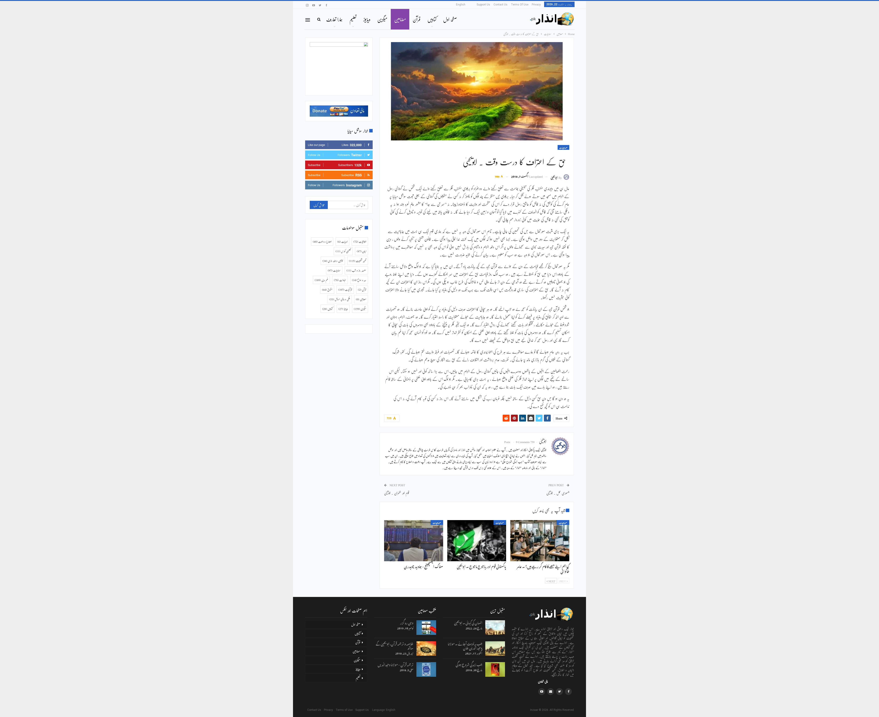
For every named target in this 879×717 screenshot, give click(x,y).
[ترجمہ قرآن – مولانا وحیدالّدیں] (426, 669)
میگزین (382, 19)
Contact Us (500, 4)
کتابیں (431, 19)
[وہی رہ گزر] (426, 627)
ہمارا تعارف (334, 19)
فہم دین (321, 280)
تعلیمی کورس (343, 251)
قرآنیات (345, 289)
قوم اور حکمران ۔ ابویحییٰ (396, 492)
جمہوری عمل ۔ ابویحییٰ (557, 492)
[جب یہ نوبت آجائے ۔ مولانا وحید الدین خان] (495, 648)
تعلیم (353, 19)
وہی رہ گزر (406, 622)
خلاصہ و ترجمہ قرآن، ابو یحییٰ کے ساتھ (394, 645)
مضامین (400, 19)
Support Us (483, 4)
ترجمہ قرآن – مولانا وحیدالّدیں (395, 664)
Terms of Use (519, 4)
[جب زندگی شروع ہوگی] (495, 669)
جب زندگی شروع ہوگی (469, 664)
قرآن (417, 19)
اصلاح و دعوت (322, 241)
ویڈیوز (366, 19)
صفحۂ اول (450, 19)
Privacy (536, 4)
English (460, 4)
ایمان (361, 251)
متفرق (327, 289)
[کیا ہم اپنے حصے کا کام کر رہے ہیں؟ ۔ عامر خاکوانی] (539, 540)
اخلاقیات (359, 241)
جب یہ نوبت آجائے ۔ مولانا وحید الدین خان (465, 645)
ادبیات (342, 241)
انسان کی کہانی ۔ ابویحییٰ (468, 622)
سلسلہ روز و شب (356, 270)
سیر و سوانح (359, 280)
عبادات (340, 280)
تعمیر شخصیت (357, 261)
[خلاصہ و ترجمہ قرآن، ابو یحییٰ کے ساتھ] (426, 648)
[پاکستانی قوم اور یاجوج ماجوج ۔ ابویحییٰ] (476, 540)
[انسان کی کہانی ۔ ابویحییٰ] (495, 627)
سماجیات (563, 147)
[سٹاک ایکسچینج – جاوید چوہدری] (413, 540)
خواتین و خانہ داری (333, 261)
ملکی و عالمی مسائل (339, 299)
